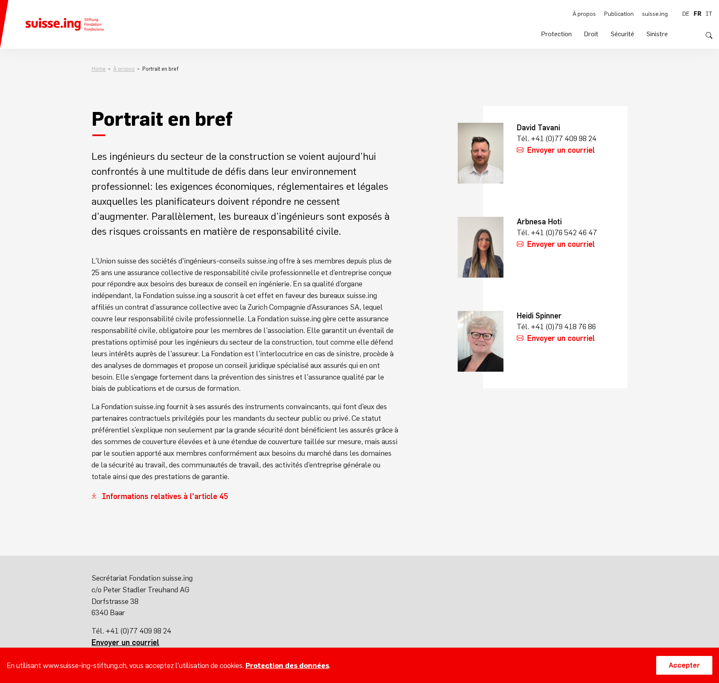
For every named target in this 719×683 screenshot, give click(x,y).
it (709, 13)
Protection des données (287, 665)
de (685, 13)
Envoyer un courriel (561, 150)
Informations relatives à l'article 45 (165, 496)
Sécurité (622, 33)
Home (99, 69)
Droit (591, 33)
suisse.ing (655, 13)
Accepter (684, 665)
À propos (584, 13)
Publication (619, 13)
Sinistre (657, 33)
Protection (556, 33)
